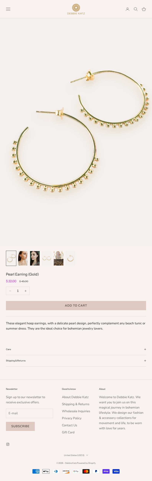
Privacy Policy (72, 418)
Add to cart (76, 306)
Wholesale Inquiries (76, 411)
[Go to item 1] (11, 258)
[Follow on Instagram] (8, 444)
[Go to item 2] (23, 258)
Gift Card (68, 432)
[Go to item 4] (47, 258)
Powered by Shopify (86, 463)
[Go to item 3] (35, 258)
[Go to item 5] (58, 258)
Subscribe (20, 426)
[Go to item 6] (70, 258)
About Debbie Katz (75, 397)
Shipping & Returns (75, 404)
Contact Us (69, 425)
